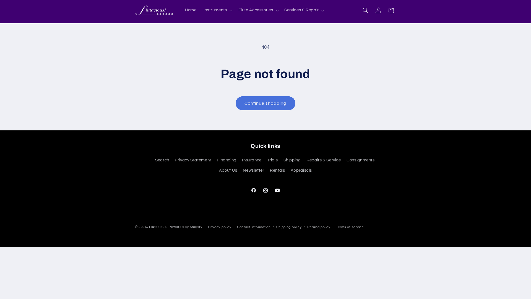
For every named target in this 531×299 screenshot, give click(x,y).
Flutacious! (159, 226)
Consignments (361, 160)
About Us (228, 170)
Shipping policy (288, 227)
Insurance (252, 160)
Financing (226, 160)
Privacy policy (219, 227)
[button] (217, 10)
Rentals (277, 170)
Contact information (254, 227)
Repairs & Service (323, 160)
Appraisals (301, 170)
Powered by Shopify (185, 226)
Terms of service (350, 227)
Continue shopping (265, 103)
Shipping (292, 160)
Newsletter (253, 170)
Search (162, 160)
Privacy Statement (193, 160)
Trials (272, 160)
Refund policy (318, 227)
